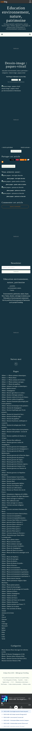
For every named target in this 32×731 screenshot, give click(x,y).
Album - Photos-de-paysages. (10, 559)
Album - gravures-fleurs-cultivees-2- (12, 524)
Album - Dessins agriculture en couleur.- (13, 393)
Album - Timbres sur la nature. (10, 606)
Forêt (3, 634)
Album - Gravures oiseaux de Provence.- (13, 533)
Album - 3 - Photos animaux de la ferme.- (14, 380)
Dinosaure (5, 626)
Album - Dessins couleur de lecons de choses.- (15, 397)
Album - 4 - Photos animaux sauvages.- (13, 382)
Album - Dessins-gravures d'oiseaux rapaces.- (15, 464)
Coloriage (4, 623)
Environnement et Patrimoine (21, 300)
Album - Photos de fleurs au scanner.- (12, 550)
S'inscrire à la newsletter (8, 166)
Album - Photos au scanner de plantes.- (13, 546)
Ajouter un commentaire (15, 206)
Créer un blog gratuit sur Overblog (10, 680)
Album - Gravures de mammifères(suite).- (14, 518)
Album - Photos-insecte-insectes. (11, 578)
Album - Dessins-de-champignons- (12, 408)
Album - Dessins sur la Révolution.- (12, 488)
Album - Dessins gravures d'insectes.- (12, 462)
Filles (3, 632)
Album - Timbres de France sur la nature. (13, 600)
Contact (25, 680)
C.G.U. (12, 682)
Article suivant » (25, 147)
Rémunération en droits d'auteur (22, 682)
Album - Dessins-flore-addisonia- (11, 440)
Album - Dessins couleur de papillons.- (13, 399)
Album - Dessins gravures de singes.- (12, 459)
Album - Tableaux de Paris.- (10, 591)
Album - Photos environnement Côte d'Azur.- (15, 570)
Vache (3, 639)
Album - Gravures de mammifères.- (12, 516)
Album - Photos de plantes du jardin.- (12, 563)
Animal (4, 611)
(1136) (13, 654)
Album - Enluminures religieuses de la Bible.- (15, 494)
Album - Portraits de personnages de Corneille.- (15, 589)
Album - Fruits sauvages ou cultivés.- (12, 503)
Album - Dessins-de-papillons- (11, 418)
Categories (5, 73)
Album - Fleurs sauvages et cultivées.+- (13, 498)
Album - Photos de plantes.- (10, 561)
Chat (3, 615)
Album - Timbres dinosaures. (10, 602)
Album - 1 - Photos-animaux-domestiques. (14, 375)
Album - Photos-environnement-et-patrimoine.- (15, 572)
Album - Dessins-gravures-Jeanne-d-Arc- (14, 466)
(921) (14, 658)
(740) (11, 660)
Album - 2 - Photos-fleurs (9, 377)
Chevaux (4, 619)
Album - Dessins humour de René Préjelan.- (14, 479)
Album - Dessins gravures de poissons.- (13, 457)
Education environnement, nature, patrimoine (16, 14)
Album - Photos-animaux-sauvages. (12, 544)
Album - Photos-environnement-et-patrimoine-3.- (16, 576)
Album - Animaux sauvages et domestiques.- (14, 386)
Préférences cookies (27, 684)
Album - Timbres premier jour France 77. (13, 604)
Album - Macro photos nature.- (11, 539)
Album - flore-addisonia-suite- (10, 500)
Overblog (26, 673)
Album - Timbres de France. (10, 598)
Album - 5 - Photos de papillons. (11, 384)
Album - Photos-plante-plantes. (11, 585)
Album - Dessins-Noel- (8, 481)
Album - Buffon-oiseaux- (9, 388)
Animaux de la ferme (8, 613)
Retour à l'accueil (16, 151)
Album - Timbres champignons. (11, 593)
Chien (3, 621)
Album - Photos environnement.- (11, 567)
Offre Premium (4, 684)
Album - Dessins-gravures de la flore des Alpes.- (16, 455)
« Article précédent (7, 147)
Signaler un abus (6, 682)
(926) (13, 656)
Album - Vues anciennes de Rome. (11, 608)
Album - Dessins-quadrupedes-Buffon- (13, 483)
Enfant (3, 630)
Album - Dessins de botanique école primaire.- (15, 406)
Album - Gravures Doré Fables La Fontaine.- (14, 520)
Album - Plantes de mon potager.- (11, 587)
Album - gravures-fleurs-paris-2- (11, 529)
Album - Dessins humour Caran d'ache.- (13, 477)
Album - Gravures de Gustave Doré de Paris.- (15, 513)
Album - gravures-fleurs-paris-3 (11, 531)
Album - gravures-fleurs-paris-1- (11, 526)
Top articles (20, 680)
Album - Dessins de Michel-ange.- (11, 416)
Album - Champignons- (8, 390)
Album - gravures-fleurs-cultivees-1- (12, 522)
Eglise (3, 628)
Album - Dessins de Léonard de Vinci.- (13, 414)
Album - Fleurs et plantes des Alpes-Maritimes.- (15, 496)
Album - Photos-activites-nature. (11, 541)
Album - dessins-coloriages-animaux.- (13, 395)
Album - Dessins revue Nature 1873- (12, 485)
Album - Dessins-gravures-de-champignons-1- (15, 449)
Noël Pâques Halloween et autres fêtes (16, 76)
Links (3, 636)
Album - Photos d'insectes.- (9, 565)
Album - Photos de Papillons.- (10, 557)
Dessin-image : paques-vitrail (10, 88)
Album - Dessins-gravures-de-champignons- (14, 447)
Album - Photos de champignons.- (11, 548)
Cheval (4, 617)
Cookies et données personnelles (15, 684)
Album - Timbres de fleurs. (9, 595)
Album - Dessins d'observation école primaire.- (15, 429)
